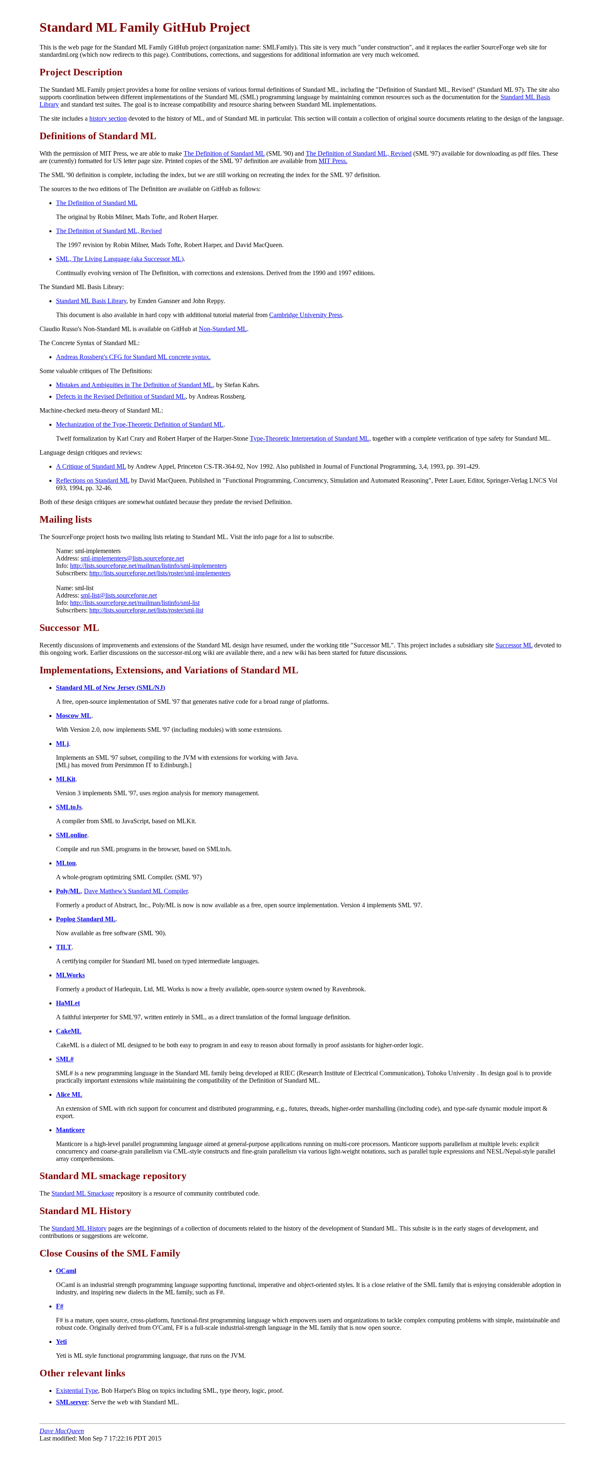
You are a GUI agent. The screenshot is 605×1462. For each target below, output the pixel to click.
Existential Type (77, 1390)
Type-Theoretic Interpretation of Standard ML (309, 438)
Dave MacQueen (62, 1430)
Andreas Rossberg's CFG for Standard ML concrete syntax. (133, 356)
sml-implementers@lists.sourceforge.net (132, 558)
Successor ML (514, 645)
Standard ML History (79, 1228)
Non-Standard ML (223, 328)
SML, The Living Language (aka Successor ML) (120, 258)
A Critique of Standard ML (91, 466)
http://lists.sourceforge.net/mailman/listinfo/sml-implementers (148, 565)
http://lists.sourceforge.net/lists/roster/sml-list (146, 610)
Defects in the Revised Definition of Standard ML (121, 396)
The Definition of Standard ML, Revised (359, 153)
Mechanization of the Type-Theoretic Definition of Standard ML (139, 424)
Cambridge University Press (305, 314)
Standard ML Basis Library (91, 300)
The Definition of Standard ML (224, 153)
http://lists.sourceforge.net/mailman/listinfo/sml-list (135, 602)
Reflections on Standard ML (92, 480)
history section (108, 118)
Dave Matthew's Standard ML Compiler (136, 890)
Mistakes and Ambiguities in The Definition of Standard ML (134, 384)
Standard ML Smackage (82, 1193)
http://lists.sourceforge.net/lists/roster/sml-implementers (159, 573)
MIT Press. (333, 160)
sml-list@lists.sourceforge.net (119, 595)
